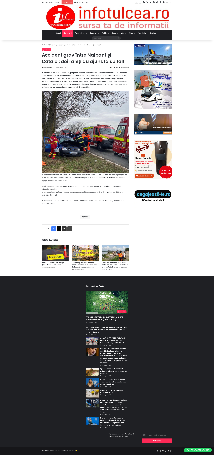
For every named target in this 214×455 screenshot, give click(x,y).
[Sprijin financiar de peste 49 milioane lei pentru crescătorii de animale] (92, 372)
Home (45, 45)
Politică (104, 33)
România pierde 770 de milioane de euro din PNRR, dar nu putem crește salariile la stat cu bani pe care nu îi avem (106, 329)
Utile (122, 33)
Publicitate (142, 33)
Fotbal (131, 33)
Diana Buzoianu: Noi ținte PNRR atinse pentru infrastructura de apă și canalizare (102, 2)
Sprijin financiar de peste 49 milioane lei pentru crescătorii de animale (113, 371)
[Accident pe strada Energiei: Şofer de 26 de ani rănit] (55, 252)
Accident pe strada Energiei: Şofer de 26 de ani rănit (53, 264)
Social (114, 33)
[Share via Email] (64, 228)
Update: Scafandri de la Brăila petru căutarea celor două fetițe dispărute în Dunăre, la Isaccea (115, 265)
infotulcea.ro (47, 67)
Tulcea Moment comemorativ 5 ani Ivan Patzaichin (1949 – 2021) (104, 318)
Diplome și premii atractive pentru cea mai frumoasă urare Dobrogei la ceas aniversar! (85, 265)
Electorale (93, 33)
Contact (153, 33)
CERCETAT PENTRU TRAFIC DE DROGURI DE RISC (111, 391)
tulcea (85, 217)
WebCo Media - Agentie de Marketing (62, 450)
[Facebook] (53, 228)
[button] (198, 450)
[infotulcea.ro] (107, 17)
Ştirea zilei (68, 33)
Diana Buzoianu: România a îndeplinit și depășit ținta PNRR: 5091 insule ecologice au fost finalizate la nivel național (113, 421)
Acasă (58, 33)
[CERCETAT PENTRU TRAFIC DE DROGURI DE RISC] (92, 393)
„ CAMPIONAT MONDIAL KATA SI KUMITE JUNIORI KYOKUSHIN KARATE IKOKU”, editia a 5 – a (112, 340)
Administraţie (80, 33)
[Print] (69, 228)
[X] (59, 228)
